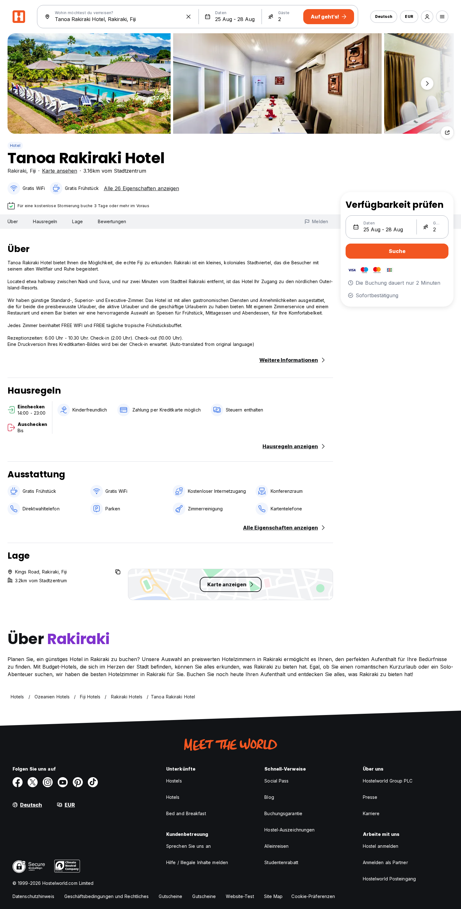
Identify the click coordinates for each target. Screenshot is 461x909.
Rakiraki (17, 171)
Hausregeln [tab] (45, 221)
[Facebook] (18, 782)
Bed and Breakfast (186, 813)
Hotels (173, 797)
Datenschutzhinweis (33, 896)
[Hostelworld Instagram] (48, 782)
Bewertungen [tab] (112, 221)
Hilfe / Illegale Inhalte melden (197, 862)
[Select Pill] (427, 16)
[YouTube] (63, 782)
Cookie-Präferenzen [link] (313, 896)
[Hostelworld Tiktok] (93, 782)
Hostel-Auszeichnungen (289, 829)
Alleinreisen (276, 846)
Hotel (15, 145)
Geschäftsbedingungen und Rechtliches (106, 896)
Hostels (174, 780)
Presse (370, 797)
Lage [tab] (77, 221)
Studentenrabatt (281, 862)
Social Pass (276, 780)
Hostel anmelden (381, 846)
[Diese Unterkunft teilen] (447, 132)
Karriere (371, 813)
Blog (269, 797)
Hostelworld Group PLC (387, 780)
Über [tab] (13, 221)
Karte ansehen (59, 171)
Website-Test (240, 896)
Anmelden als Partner (385, 862)
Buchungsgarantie (283, 813)
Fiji (33, 171)
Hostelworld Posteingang (389, 878)
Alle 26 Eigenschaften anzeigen (141, 188)
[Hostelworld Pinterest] (78, 782)
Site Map (273, 896)
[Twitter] (33, 782)
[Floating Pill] (427, 83)
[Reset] (188, 16)
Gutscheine (170, 896)
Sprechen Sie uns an (188, 846)
